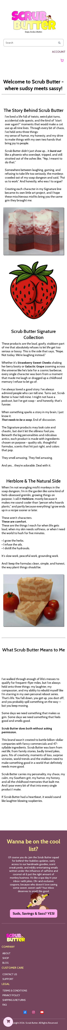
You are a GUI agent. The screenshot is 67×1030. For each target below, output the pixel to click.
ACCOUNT (58, 52)
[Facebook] (25, 1012)
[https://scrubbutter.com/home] (33, 20)
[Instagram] (33, 1012)
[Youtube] (42, 1012)
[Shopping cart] (62, 60)
